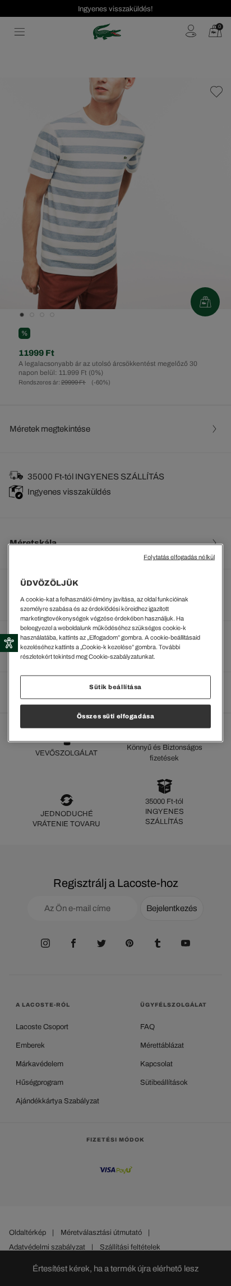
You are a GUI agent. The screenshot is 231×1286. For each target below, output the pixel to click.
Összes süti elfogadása (116, 716)
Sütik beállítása (115, 686)
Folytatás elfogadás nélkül (179, 557)
